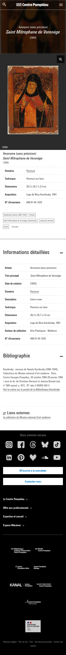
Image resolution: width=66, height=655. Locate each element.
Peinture (30, 170)
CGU (31, 642)
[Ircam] (45, 552)
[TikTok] (57, 445)
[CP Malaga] (42, 570)
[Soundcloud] (45, 458)
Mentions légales (10, 642)
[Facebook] (21, 445)
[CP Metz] (25, 570)
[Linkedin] (9, 458)
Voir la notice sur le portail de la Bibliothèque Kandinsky (31, 389)
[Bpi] (23, 552)
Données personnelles (43, 642)
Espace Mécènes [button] (12, 525)
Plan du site (23, 642)
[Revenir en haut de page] (59, 648)
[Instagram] (9, 445)
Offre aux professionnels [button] (16, 507)
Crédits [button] (5, 147)
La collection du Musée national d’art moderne (26, 417)
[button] (33, 253)
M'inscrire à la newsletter (33, 470)
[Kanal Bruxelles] (23, 587)
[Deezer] (33, 458)
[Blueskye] (45, 445)
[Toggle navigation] (61, 4)
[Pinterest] (21, 458)
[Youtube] (57, 458)
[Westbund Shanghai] (46, 587)
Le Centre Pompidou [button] (14, 499)
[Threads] (33, 445)
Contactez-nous (33, 481)
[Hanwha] (33, 605)
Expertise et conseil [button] (13, 516)
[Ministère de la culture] (33, 626)
